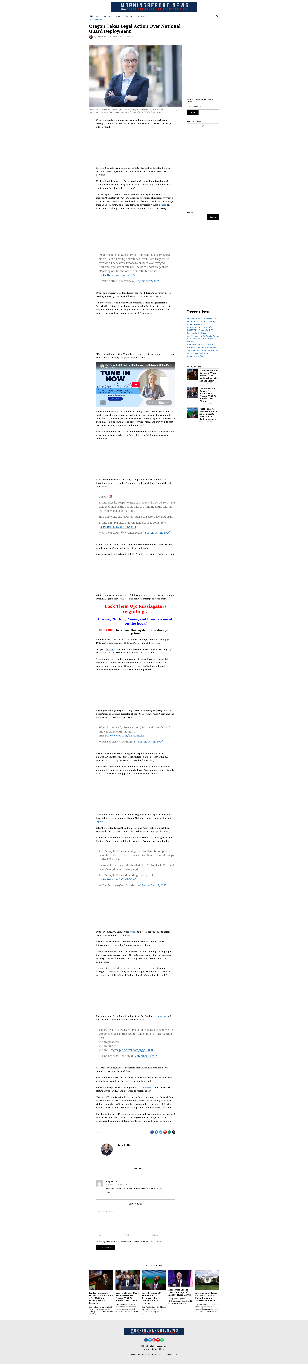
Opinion (142, 16)
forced (133, 931)
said (150, 313)
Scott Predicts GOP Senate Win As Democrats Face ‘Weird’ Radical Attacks (203, 339)
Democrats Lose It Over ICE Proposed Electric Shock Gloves (179, 1292)
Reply (108, 1192)
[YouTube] (158, 1340)
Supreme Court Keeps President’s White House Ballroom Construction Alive (202, 353)
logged (166, 639)
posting (162, 1016)
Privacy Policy (172, 1354)
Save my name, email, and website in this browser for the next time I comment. (131, 1241)
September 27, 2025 (148, 281)
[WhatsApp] (162, 1340)
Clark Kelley (101, 37)
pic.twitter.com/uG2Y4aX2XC (117, 879)
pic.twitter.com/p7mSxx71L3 (117, 275)
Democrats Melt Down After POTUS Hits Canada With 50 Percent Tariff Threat (200, 330)
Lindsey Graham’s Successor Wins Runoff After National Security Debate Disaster (202, 321)
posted (162, 204)
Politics (108, 16)
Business (130, 16)
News (98, 16)
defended (146, 1087)
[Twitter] (150, 1340)
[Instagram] (154, 1340)
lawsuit (110, 649)
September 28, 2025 (157, 532)
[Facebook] (146, 1340)
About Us (146, 1354)
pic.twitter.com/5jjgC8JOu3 (136, 1050)
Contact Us (135, 1354)
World (119, 16)
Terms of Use (158, 1354)
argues (99, 821)
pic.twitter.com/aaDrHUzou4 (117, 526)
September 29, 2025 (146, 1056)
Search (190, 212)
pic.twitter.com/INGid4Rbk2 (126, 735)
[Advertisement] (135, 148)
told (106, 544)
